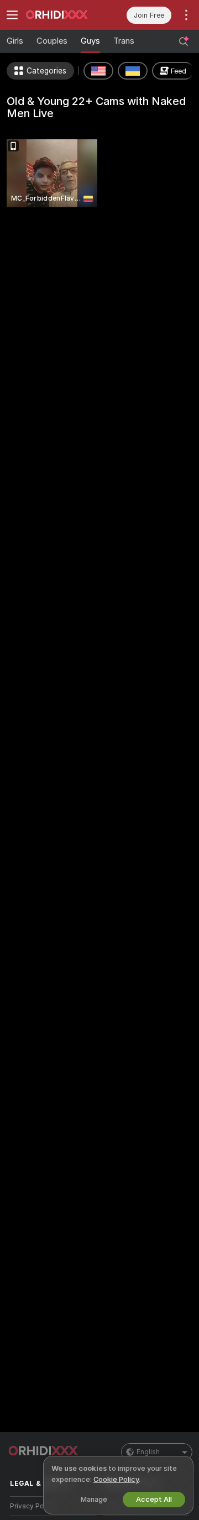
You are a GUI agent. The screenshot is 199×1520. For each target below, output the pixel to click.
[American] (98, 71)
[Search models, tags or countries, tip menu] (183, 41)
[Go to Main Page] (62, 15)
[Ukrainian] (133, 71)
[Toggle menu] (12, 15)
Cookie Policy (116, 1479)
